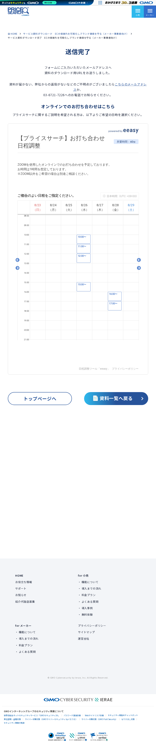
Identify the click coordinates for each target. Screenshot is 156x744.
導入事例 (87, 608)
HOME (14, 33)
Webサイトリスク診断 (94, 715)
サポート (20, 588)
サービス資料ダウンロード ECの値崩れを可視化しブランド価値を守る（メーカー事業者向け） (76, 33)
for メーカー (23, 625)
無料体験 (87, 614)
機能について (90, 582)
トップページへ (40, 398)
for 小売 (83, 575)
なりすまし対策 (128, 719)
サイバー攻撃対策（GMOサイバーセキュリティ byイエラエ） (51, 719)
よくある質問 (90, 601)
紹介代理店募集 (25, 601)
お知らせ (20, 595)
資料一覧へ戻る (116, 398)
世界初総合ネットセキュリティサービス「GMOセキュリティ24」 (32, 715)
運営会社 (83, 638)
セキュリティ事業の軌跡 (14, 722)
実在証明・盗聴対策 (12, 719)
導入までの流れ (91, 588)
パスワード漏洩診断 (72, 715)
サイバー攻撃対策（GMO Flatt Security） (99, 719)
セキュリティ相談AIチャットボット (123, 715)
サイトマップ (86, 632)
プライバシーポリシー (92, 625)
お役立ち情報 (23, 582)
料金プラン (89, 595)
